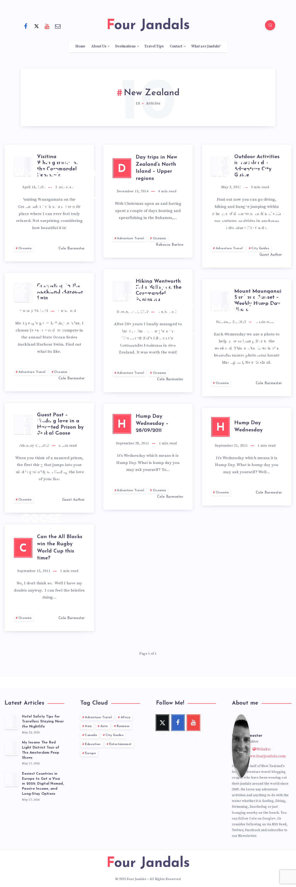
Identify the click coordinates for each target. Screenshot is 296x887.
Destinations (125, 46)
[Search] (270, 25)
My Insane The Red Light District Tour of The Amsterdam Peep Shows (40, 750)
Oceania (25, 248)
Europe (90, 753)
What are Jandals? (206, 46)
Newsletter (247, 836)
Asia (88, 726)
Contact (176, 46)
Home (80, 46)
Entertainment (120, 744)
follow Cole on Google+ (257, 818)
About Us (98, 46)
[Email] (58, 26)
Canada (91, 735)
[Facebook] (25, 26)
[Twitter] (36, 26)
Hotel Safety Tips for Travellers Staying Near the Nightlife (43, 722)
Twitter (237, 830)
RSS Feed (279, 824)
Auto (104, 726)
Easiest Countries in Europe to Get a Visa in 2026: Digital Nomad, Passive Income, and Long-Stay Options (43, 784)
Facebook (252, 830)
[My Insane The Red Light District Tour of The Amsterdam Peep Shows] (11, 747)
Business (123, 726)
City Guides (260, 248)
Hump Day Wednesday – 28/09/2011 (152, 423)
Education (93, 744)
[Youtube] (47, 26)
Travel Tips (153, 46)
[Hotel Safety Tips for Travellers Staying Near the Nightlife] (11, 722)
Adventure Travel (130, 238)
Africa (125, 717)
